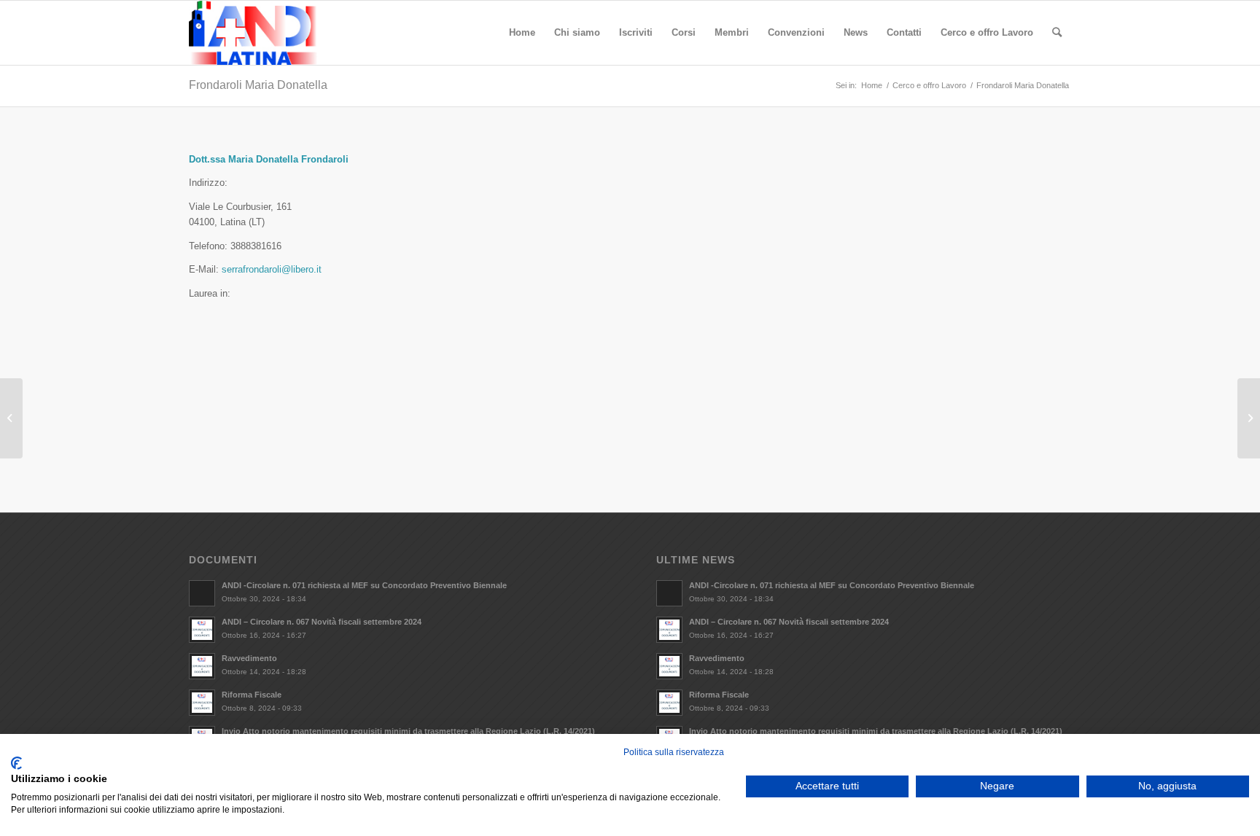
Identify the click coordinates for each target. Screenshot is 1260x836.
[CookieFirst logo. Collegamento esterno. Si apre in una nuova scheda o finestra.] (16, 763)
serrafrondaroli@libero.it (272, 269)
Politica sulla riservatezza (673, 752)
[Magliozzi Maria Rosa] (1248, 418)
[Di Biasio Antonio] (11, 418)
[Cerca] (1057, 33)
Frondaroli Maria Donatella (258, 85)
